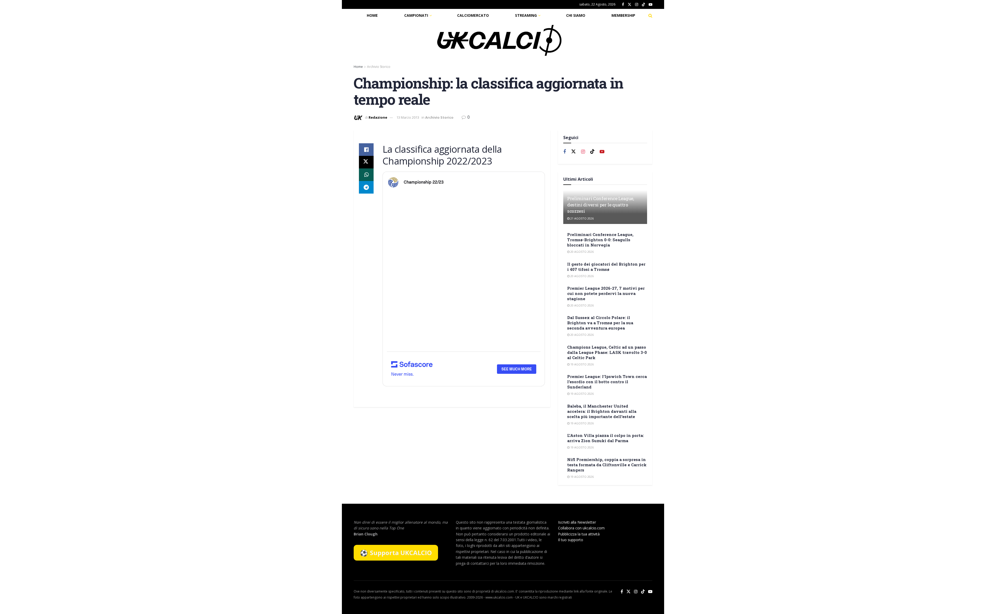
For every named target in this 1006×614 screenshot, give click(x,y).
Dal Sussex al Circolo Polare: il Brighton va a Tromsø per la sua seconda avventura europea (600, 323)
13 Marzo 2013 (407, 117)
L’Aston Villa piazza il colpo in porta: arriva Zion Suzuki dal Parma (605, 438)
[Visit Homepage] (499, 40)
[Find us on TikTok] (643, 4)
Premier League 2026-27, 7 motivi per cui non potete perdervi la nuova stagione (606, 293)
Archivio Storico (378, 66)
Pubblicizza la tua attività (579, 533)
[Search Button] (650, 15)
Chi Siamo (575, 15)
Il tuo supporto (570, 539)
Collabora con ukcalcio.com (581, 527)
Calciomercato (473, 15)
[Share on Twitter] (366, 162)
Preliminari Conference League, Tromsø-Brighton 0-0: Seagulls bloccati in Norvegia (600, 240)
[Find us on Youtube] (650, 4)
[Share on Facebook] (366, 149)
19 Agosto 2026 (582, 364)
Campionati (416, 15)
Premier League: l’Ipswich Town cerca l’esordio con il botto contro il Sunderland (607, 382)
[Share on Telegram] (366, 187)
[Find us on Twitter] (629, 4)
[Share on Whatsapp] (366, 174)
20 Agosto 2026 (582, 252)
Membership (623, 15)
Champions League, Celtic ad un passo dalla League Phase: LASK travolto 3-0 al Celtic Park (607, 352)
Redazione (378, 117)
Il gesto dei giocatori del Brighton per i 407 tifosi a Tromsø (606, 266)
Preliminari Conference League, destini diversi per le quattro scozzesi (600, 204)
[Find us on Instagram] (636, 4)
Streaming (526, 15)
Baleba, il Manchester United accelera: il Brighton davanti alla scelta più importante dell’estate (601, 411)
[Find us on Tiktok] (592, 152)
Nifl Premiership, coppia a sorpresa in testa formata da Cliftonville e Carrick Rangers (607, 465)
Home (372, 15)
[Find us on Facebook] (623, 4)
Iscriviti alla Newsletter (577, 522)
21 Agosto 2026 (582, 218)
